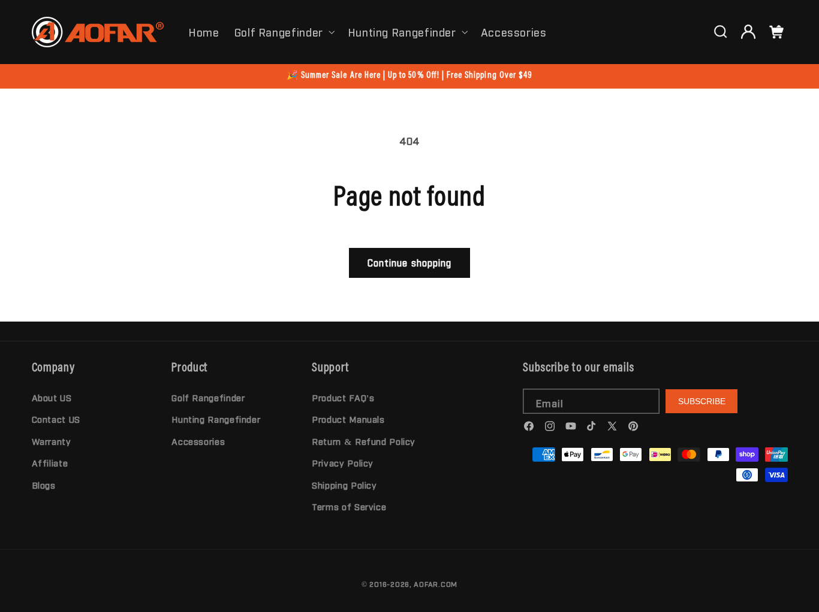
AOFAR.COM (435, 584)
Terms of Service (349, 506)
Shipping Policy (344, 485)
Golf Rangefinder (278, 31)
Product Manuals (348, 419)
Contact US (56, 419)
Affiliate (50, 463)
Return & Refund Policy (363, 441)
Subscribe (701, 401)
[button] (283, 31)
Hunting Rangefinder (402, 31)
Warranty (51, 441)
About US (52, 397)
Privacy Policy (343, 463)
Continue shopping (409, 262)
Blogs (44, 485)
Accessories (198, 441)
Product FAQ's (343, 397)
